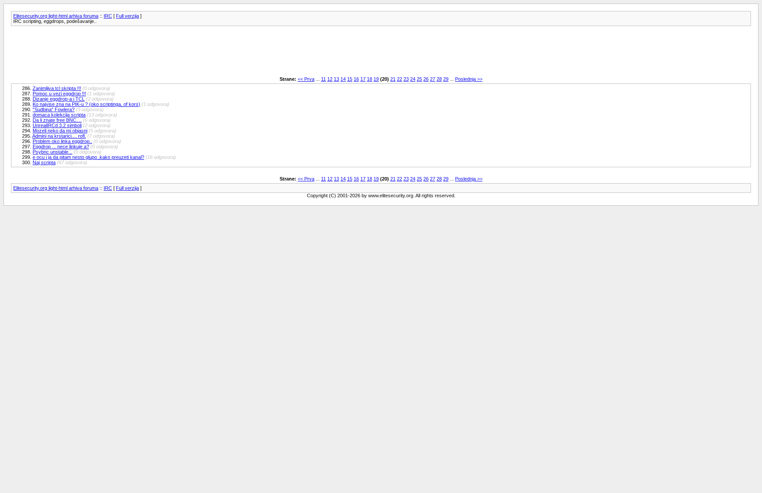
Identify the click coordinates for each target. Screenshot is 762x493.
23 (406, 79)
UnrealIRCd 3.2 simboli (57, 125)
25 (419, 79)
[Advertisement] (171, 51)
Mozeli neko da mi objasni (60, 130)
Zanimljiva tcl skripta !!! (57, 88)
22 (399, 79)
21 (393, 79)
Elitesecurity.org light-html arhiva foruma (55, 16)
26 (426, 79)
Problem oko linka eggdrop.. (62, 141)
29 (445, 79)
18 (369, 79)
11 (323, 79)
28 (439, 79)
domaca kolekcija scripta (59, 114)
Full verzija (127, 16)
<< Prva (306, 79)
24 (412, 79)
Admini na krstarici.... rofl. (59, 136)
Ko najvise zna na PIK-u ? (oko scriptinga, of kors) (86, 104)
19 (376, 79)
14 (343, 79)
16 (356, 79)
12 (329, 79)
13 (336, 79)
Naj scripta (44, 162)
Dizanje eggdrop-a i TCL (59, 99)
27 (432, 79)
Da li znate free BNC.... (57, 120)
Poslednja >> (468, 79)
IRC (108, 16)
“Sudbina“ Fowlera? (54, 109)
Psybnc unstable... (52, 151)
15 (349, 79)
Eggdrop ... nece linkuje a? (61, 146)
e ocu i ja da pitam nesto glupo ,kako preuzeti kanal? (88, 157)
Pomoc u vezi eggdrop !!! (59, 93)
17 (363, 79)
